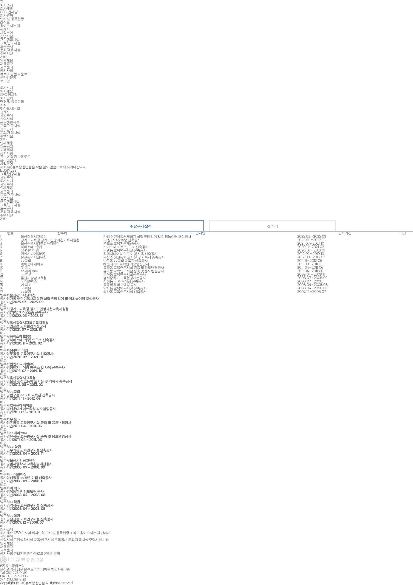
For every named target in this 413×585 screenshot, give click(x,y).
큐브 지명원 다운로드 (15, 74)
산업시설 (6, 36)
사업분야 (6, 115)
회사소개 (6, 88)
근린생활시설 (9, 39)
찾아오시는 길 (10, 26)
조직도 (5, 22)
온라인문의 (8, 77)
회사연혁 (6, 15)
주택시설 (6, 53)
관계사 (5, 29)
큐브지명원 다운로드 (28, 553)
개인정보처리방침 (13, 579)
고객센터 (6, 150)
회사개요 (6, 8)
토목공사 (6, 46)
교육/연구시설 (10, 43)
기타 (3, 57)
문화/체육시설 (10, 50)
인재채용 (6, 143)
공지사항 (6, 70)
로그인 (5, 81)
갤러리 (272, 226)
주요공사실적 (141, 226)
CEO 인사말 (8, 12)
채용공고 (6, 64)
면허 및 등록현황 (12, 19)
